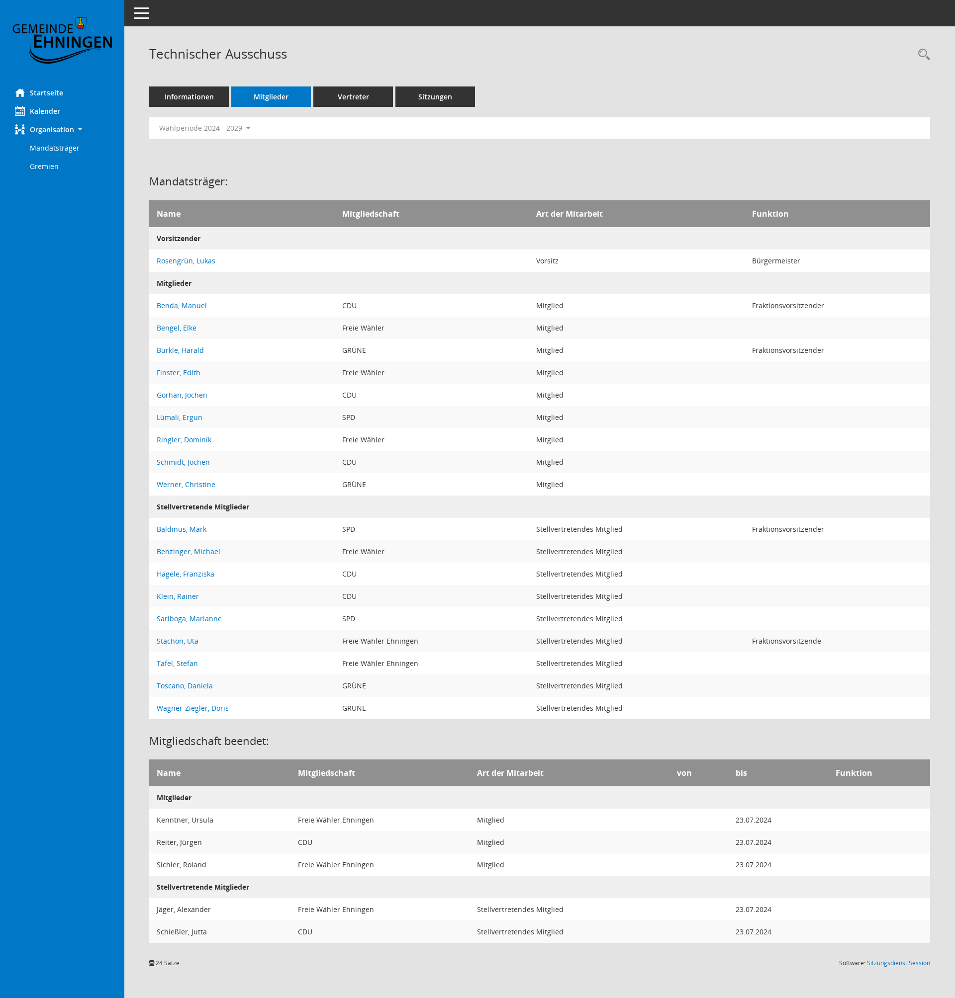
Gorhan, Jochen (182, 395)
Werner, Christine (186, 484)
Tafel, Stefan (177, 663)
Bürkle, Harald (180, 350)
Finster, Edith (178, 372)
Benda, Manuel (182, 305)
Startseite (46, 92)
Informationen (189, 96)
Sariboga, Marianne (189, 618)
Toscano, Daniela (185, 685)
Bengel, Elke (176, 328)
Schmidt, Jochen (183, 462)
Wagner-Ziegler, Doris (193, 708)
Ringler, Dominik (184, 439)
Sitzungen (435, 96)
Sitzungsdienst (898, 963)
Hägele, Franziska (185, 574)
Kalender (45, 111)
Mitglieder (271, 96)
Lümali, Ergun (179, 417)
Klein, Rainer (178, 596)
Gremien (44, 166)
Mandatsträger (55, 148)
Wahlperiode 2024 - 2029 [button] (201, 128)
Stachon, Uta (177, 641)
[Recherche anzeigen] (921, 55)
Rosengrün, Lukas (186, 260)
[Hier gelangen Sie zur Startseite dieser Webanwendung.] (62, 40)
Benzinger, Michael (188, 551)
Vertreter (353, 96)
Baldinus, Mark (181, 529)
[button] (62, 129)
